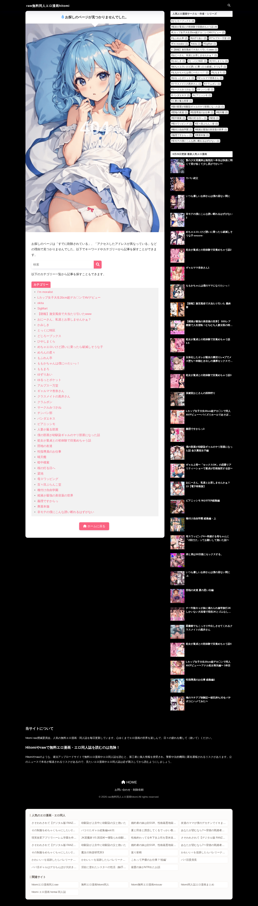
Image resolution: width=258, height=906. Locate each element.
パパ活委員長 (189, 859)
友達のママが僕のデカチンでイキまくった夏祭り (204, 823)
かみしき (43, 325)
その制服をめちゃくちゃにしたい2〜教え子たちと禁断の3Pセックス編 (55, 830)
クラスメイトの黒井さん (53, 396)
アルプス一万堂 (47, 385)
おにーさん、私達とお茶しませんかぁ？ (64, 319)
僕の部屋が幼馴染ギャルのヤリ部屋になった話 (68, 435)
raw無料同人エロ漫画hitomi (48, 6)
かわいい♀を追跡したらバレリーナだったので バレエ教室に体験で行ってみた (204, 852)
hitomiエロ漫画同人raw (45, 884)
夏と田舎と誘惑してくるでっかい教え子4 (154, 830)
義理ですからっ (47, 501)
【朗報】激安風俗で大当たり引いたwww (64, 314)
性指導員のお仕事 (49, 451)
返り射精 (136, 852)
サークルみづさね (49, 407)
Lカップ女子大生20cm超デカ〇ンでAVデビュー (69, 297)
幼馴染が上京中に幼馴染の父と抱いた (103, 823)
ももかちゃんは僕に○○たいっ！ (58, 363)
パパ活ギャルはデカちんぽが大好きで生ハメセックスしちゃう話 (55, 867)
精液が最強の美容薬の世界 (55, 495)
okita (40, 303)
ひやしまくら (46, 341)
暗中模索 (43, 462)
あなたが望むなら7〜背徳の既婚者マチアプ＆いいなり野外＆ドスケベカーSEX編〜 (204, 830)
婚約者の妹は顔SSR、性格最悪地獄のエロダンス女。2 (154, 823)
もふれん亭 (44, 358)
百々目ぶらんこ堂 (49, 484)
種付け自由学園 (47, 490)
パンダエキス (46, 418)
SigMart (42, 308)
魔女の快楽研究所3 (92, 852)
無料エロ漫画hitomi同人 (95, 884)
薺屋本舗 (43, 506)
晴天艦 (41, 457)
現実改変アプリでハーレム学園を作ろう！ (55, 837)
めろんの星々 (46, 352)
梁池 (40, 473)
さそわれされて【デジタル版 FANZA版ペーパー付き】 (55, 823)
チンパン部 (44, 413)
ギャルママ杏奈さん (50, 391)
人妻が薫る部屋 (47, 429)
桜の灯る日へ (46, 468)
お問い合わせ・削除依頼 (129, 789)
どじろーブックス (49, 336)
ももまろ (43, 369)
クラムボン (44, 402)
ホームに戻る (96, 526)
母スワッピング (47, 479)
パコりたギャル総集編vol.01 (97, 830)
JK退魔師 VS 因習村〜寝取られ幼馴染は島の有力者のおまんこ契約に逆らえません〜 (104, 837)
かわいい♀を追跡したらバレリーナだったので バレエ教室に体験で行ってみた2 (55, 859)
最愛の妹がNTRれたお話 (145, 867)
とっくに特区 (46, 330)
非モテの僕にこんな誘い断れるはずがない (65, 512)
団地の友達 (44, 446)
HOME (131, 782)
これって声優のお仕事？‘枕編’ (148, 859)
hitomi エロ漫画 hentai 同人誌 (49, 892)
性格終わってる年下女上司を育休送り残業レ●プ (154, 837)
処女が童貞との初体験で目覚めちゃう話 (64, 440)
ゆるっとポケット (49, 380)
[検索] (98, 265)
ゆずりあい (44, 374)
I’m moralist (45, 292)
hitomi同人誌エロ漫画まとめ (197, 884)
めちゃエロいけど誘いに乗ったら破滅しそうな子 (70, 347)
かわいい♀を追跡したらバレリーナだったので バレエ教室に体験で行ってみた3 (104, 859)
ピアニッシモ (46, 424)
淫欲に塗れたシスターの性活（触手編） (104, 867)
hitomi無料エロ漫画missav (146, 884)
